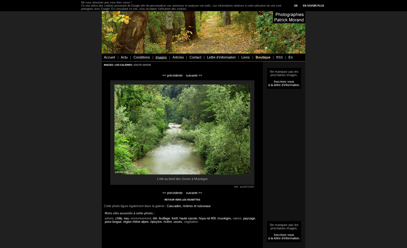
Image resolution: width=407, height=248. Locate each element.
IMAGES (108, 65)
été (155, 218)
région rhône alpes (136, 221)
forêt (175, 218)
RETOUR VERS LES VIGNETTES (182, 199)
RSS (279, 57)
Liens (245, 57)
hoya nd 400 (207, 218)
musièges (224, 218)
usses (178, 221)
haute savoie (188, 218)
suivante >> (194, 75)
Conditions (142, 57)
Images (161, 57)
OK (296, 5)
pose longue (113, 221)
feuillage (164, 218)
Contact (195, 57)
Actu (124, 57)
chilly (118, 218)
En (291, 57)
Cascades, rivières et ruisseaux (189, 206)
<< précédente (172, 75)
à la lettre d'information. (284, 85)
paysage (249, 218)
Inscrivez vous (284, 81)
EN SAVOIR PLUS (313, 5)
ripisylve (156, 221)
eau (126, 218)
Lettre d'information (221, 57)
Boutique (263, 57)
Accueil (109, 57)
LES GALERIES (123, 65)
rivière (167, 221)
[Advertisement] (284, 156)
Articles (178, 57)
